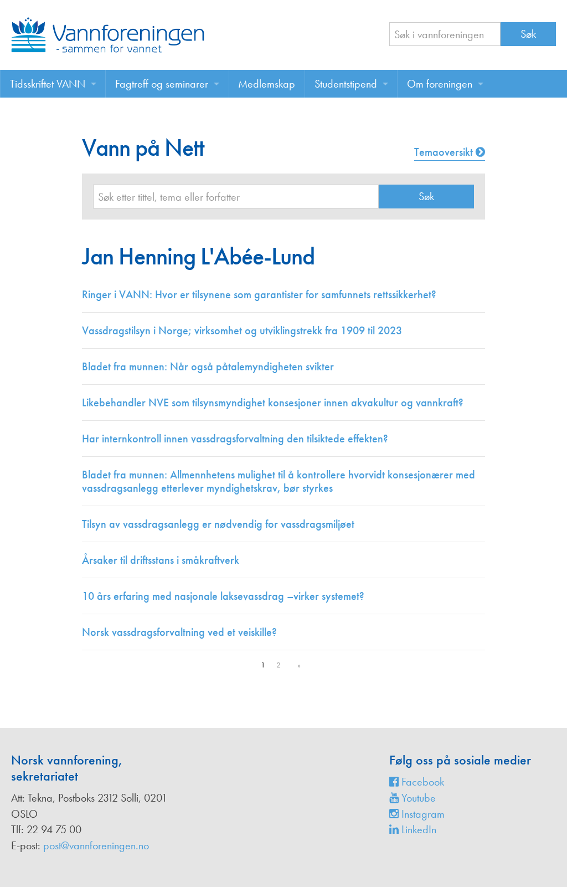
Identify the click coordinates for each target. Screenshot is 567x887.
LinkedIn (417, 829)
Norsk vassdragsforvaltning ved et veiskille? (179, 632)
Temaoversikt (445, 152)
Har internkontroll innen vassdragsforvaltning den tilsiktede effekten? (235, 438)
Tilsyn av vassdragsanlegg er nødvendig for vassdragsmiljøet (218, 524)
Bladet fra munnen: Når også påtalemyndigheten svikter (208, 366)
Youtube (417, 798)
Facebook (421, 781)
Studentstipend (346, 84)
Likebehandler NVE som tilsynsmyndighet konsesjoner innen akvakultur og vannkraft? (272, 402)
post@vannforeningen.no (96, 845)
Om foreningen (439, 84)
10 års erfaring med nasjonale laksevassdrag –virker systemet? (223, 596)
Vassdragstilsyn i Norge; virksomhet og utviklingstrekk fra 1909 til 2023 (242, 330)
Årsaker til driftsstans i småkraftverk (160, 560)
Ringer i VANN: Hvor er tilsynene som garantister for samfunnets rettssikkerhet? (259, 294)
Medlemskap (266, 84)
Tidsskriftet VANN (47, 84)
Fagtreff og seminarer (161, 84)
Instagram (422, 814)
